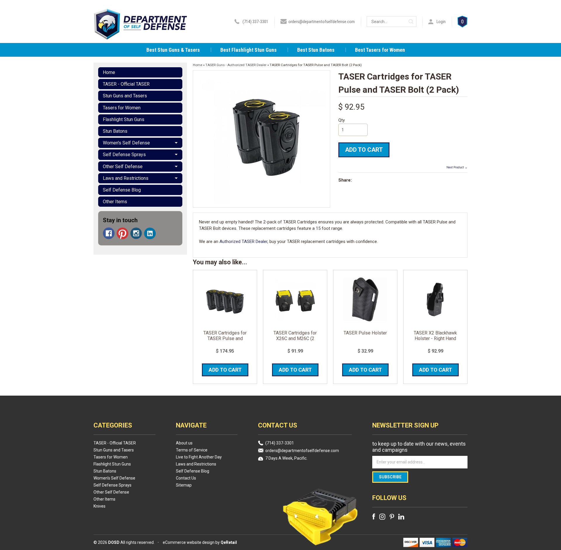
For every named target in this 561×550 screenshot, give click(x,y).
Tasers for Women (122, 108)
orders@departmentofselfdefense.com (321, 21)
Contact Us (186, 478)
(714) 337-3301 (255, 21)
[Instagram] (136, 233)
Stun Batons (115, 131)
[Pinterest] (122, 233)
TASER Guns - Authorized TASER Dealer (235, 65)
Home (109, 72)
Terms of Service (191, 450)
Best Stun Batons (316, 50)
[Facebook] (109, 233)
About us (184, 443)
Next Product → (457, 167)
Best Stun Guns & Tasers (173, 50)
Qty (341, 120)
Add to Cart (364, 149)
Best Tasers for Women (380, 50)
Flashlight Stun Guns (123, 119)
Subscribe (390, 477)
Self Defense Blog (122, 190)
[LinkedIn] (150, 233)
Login (441, 21)
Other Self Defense (123, 166)
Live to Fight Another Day (199, 457)
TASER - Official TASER (126, 84)
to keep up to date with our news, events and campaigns (419, 447)
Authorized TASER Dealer (243, 241)
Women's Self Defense (126, 143)
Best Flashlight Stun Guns (248, 50)
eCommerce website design (188, 542)
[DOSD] (140, 31)
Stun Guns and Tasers (125, 96)
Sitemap (184, 485)
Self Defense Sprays (124, 154)
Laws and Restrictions (125, 178)
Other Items (115, 201)
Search (411, 21)
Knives (99, 506)
